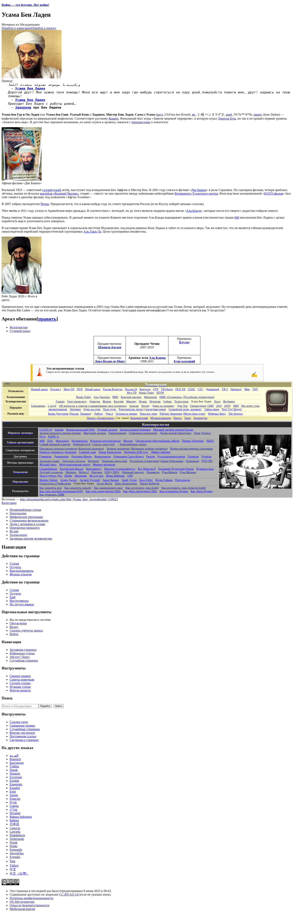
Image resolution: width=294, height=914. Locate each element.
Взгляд (145, 405)
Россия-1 (55, 389)
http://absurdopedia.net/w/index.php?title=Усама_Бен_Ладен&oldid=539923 (69, 499)
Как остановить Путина (174, 491)
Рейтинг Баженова (171, 413)
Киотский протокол (91, 448)
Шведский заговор (94, 433)
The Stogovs (235, 413)
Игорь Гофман (164, 480)
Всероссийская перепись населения (191, 448)
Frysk (13, 802)
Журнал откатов (21, 574)
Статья (14, 563)
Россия (74, 413)
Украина (85, 413)
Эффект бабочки (160, 452)
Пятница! (236, 389)
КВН (236, 405)
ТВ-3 (225, 389)
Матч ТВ (69, 389)
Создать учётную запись (26, 630)
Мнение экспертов (104, 464)
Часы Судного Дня (50, 475)
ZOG (50, 440)
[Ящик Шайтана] (277, 413)
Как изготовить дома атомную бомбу (183, 487)
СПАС (191, 389)
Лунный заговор (107, 429)
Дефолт (98, 413)
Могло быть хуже (194, 413)
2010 (219, 405)
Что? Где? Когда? (232, 409)
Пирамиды (153, 472)
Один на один (91, 409)
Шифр (68, 475)
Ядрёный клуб (81, 444)
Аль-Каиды (157, 357)
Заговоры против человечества (31, 538)
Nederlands (17, 839)
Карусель (145, 389)
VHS (130, 475)
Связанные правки (22, 725)
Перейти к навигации (16, 28)
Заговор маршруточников (135, 429)
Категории (9, 503)
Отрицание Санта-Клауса (128, 456)
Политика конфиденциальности (31, 898)
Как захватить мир (50, 487)
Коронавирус (94, 468)
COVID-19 (45, 429)
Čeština (14, 766)
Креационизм (102, 456)
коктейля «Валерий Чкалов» (59, 193)
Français (15, 798)
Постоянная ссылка (23, 736)
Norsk (13, 842)
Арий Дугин (129, 480)
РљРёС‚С (53, 436)
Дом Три (182, 405)
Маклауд (131, 401)
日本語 (14, 824)
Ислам (14, 531)
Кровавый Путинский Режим (176, 468)
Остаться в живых (126, 413)
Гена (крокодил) (77, 401)
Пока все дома (148, 413)
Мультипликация (160, 418)
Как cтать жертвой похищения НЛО (61, 491)
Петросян (155, 401)
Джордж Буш (227, 118)
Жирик (107, 401)
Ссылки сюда (19, 722)
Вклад (14, 627)
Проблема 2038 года (136, 452)
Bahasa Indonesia (21, 816)
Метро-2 (84, 472)
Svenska (15, 857)
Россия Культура (112, 389)
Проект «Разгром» (193, 440)
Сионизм (193, 456)
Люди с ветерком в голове (27, 524)
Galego (14, 806)
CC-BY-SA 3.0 (69, 894)
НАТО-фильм (273, 193)
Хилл (217, 401)
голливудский (51, 190)
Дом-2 (109, 413)
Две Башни (198, 190)
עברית (13, 809)
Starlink (59, 429)
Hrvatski (15, 813)
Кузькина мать (205, 468)
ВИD (115, 397)
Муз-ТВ (131, 392)
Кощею (113, 118)
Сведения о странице (24, 740)
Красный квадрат (131, 397)
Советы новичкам (22, 679)
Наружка (96, 472)
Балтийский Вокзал (71, 468)
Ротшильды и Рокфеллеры (55, 483)
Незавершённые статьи (25, 509)
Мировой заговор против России (173, 429)
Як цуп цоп (96, 475)
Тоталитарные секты (133, 444)
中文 (13, 869)
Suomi (14, 795)
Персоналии (18, 513)
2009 (211, 405)
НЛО (108, 472)
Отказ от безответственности (29, 905)
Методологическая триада (74, 464)
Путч (42, 436)
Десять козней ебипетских (175, 433)
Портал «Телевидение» (100, 418)
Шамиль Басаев (109, 347)
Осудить (15, 567)
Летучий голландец (51, 472)
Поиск (7, 698)
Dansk (14, 770)
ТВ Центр (167, 389)
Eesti (13, 791)
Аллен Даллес (68, 480)
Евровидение (198, 405)
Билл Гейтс (146, 480)
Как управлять (51, 494)
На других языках (22, 604)
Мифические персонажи (26, 517)
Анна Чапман (111, 480)
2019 (227, 405)
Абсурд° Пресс (20, 657)
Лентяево (75, 409)
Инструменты (19, 600)
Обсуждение (18, 623)
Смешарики (38, 405)
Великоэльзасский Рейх (80, 429)
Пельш (143, 401)
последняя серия (155, 409)
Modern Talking (48, 480)
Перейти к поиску (43, 28)
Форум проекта (20, 690)
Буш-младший (184, 361)
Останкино (192, 461)
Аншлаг (134, 405)
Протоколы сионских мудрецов (58, 448)
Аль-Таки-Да (92, 231)
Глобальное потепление (143, 433)
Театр (187, 418)
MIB (42, 440)
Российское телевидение (198, 397)
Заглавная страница (23, 649)
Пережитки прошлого (25, 527)
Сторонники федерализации (29, 520)
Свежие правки (20, 676)
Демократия (61, 456)
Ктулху (184, 342)
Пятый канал (92, 389)
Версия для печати (22, 732)
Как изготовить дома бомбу (142, 487)
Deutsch (15, 773)
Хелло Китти (104, 483)
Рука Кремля (169, 472)
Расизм (150, 456)
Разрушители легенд (131, 409)
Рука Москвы (188, 472)
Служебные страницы (25, 729)
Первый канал (39, 389)
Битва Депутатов (58, 413)
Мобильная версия (22, 909)
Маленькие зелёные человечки (149, 448)
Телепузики (181, 401)
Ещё (12, 597)
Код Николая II (147, 468)
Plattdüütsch (17, 835)
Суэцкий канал (20, 331)
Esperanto (16, 784)
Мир (247, 389)
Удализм (206, 456)
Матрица (71, 472)
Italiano (14, 820)
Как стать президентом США (103, 491)
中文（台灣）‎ (19, 873)
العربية (14, 755)
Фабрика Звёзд (217, 413)
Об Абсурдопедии (22, 901)
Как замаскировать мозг (108, 487)
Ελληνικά (16, 777)
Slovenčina (17, 853)
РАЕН (210, 440)
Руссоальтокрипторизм (171, 456)
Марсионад (62, 440)
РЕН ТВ (180, 389)
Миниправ (150, 397)
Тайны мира (211, 409)
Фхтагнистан (19, 327)
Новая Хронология (110, 452)
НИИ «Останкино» (170, 397)
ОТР (155, 389)
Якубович (229, 401)
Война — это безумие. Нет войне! (25, 5)
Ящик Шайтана (115, 475)
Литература (200, 418)
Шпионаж (81, 475)
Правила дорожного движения (57, 452)
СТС (200, 389)
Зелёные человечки (118, 448)
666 (236, 217)
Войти (14, 634)
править (47, 318)
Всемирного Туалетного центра (196, 193)
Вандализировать (21, 570)
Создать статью (20, 683)
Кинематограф (139, 418)
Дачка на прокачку (163, 405)
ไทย (12, 861)
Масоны (128, 440)
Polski (13, 846)
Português (16, 849)
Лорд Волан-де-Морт (110, 361)
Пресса (177, 418)
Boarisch (15, 759)
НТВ (79, 389)
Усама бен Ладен (30, 88)
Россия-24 (131, 389)
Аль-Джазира (102, 397)
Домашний (212, 389)
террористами (140, 122)
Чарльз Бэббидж (149, 483)
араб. (229, 114)
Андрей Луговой (90, 480)
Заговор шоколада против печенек (60, 433)
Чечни (44, 204)
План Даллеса (202, 433)
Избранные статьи (22, 653)
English (14, 780)
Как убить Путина (201, 491)
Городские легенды (73, 461)
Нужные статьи (20, 686)
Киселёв (119, 401)
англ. (160, 114)
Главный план (87, 452)
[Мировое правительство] (255, 487)
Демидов (94, 401)
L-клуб (52, 405)
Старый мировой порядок (54, 444)
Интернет (93, 461)
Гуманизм (45, 456)
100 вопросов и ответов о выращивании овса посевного (93, 405)
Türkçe (14, 865)
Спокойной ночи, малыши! (185, 409)
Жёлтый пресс (48, 464)
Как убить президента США (140, 491)
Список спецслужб (103, 444)
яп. (194, 114)
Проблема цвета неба (114, 461)
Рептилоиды (182, 480)
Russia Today (146, 392)
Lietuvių (15, 828)
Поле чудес (109, 409)
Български (17, 762)
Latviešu (15, 831)
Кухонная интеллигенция (105, 440)
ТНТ (255, 389)
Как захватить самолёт (77, 487)
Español (15, 788)
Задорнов (23, 107)
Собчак (167, 401)
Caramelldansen (48, 468)
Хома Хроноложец (126, 483)
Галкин (60, 401)
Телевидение (18, 535)
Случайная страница (24, 660)
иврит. (258, 114)
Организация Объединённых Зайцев (157, 440)
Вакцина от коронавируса (119, 468)
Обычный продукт (133, 472)
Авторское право (49, 461)
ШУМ (160, 392)
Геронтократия (117, 433)
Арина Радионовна (172, 461)
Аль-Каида (193, 210)
